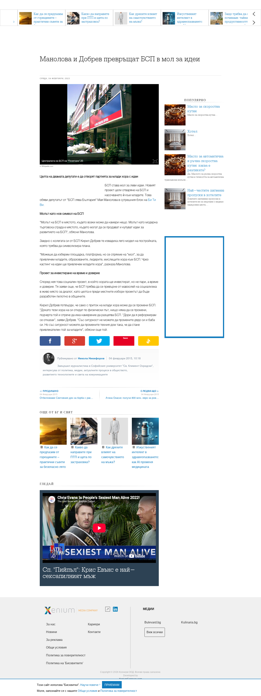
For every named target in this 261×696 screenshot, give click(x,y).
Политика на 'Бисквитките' (64, 663)
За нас (50, 624)
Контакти (94, 632)
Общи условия (87, 691)
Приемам (112, 685)
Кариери (94, 624)
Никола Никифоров (91, 358)
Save (125, 338)
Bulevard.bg (152, 622)
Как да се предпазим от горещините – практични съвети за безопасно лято (53, 457)
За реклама (54, 639)
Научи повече (89, 685)
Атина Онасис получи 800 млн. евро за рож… (132, 398)
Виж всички (155, 632)
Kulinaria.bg (189, 622)
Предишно (49, 391)
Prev (253, 14)
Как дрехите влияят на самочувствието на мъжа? (112, 454)
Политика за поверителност (118, 691)
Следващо (149, 391)
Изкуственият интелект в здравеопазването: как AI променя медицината (145, 457)
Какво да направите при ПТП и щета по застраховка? (81, 454)
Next (253, 22)
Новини (51, 632)
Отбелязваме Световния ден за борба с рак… (66, 398)
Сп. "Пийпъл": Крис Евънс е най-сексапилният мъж (89, 573)
